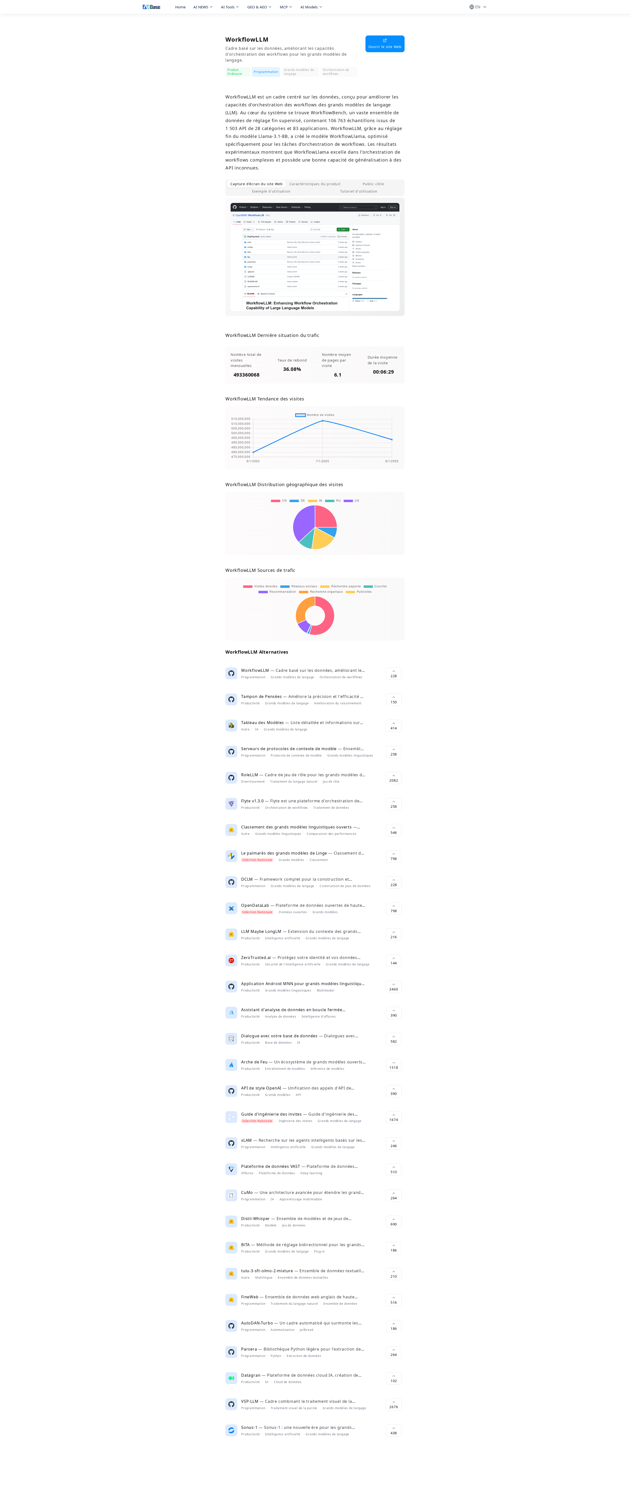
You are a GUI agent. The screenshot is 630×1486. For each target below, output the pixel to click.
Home (180, 6)
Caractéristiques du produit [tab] (315, 184)
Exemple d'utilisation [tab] (271, 191)
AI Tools (228, 6)
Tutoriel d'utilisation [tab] (359, 191)
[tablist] (315, 188)
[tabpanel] (315, 261)
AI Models (309, 6)
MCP (284, 6)
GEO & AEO (257, 6)
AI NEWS (200, 6)
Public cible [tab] (373, 184)
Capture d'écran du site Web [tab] (256, 184)
